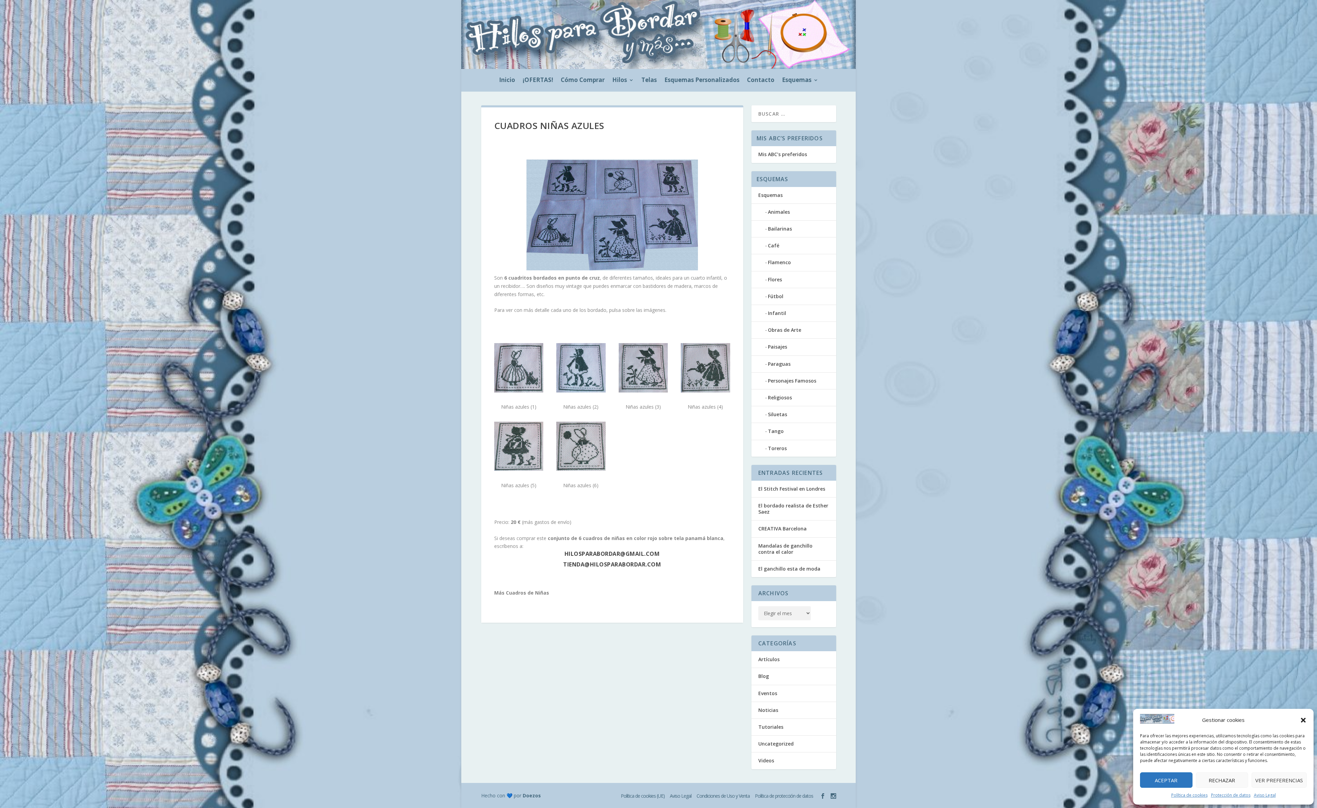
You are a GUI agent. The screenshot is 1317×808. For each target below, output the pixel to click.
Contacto (760, 81)
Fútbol (775, 296)
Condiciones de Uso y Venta (723, 796)
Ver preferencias (1279, 780)
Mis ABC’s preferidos (782, 154)
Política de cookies (1189, 795)
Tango (776, 431)
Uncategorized (776, 743)
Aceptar (1166, 780)
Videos (766, 760)
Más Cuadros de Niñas (521, 592)
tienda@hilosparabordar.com (612, 564)
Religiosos (780, 397)
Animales (779, 212)
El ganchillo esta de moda (789, 568)
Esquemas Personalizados (701, 81)
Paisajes (777, 346)
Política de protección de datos (784, 796)
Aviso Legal (1265, 795)
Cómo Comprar (583, 81)
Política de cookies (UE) (643, 796)
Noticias (768, 710)
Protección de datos (1230, 795)
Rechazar (1222, 780)
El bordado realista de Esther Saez (793, 508)
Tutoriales (770, 727)
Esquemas (796, 81)
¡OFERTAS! (538, 81)
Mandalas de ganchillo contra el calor (785, 548)
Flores (775, 279)
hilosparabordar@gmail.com (612, 554)
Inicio (507, 81)
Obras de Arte (784, 330)
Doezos (532, 795)
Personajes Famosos (792, 380)
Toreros (777, 448)
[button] (1303, 720)
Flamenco (779, 262)
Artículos (769, 659)
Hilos (619, 81)
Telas (649, 81)
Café (773, 245)
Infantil (777, 313)
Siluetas (777, 414)
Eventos (767, 693)
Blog (763, 676)
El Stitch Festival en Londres (791, 488)
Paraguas (779, 364)
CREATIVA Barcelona (782, 528)
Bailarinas (780, 228)
